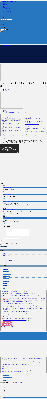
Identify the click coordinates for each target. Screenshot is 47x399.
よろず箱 (5, 262)
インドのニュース (7, 11)
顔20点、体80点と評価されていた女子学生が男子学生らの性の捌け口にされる (16, 318)
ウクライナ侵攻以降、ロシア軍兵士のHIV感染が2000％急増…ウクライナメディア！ (17, 303)
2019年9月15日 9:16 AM (8, 194)
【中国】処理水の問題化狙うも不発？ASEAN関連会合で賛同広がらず (14, 320)
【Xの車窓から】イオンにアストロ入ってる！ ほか (33, 131)
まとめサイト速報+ (7, 260)
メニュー (5, 396)
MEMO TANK (6, 255)
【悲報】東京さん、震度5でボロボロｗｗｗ (9, 123)
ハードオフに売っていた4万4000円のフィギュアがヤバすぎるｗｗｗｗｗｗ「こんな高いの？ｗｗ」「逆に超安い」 (22, 306)
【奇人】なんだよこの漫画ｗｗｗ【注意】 (32, 124)
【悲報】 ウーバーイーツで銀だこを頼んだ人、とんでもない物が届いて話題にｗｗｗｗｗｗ (18, 295)
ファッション (6, 21)
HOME (4, 3)
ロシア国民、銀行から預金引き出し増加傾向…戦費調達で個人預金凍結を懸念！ (16, 293)
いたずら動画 (6, 271)
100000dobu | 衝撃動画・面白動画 (15, 382)
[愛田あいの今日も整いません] (7, 325)
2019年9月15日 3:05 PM (8, 201)
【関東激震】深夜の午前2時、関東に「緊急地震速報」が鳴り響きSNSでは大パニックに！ (16, 361)
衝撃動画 (5, 4)
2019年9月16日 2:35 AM (8, 209)
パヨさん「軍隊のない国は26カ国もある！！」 (9, 118)
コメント (3, 235)
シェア (5, 386)
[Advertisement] (23, 54)
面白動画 (5, 7)
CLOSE (2, 14)
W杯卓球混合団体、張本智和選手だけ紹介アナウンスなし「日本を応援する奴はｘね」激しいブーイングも (19, 362)
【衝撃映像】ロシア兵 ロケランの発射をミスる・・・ (11, 133)
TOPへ (4, 397)
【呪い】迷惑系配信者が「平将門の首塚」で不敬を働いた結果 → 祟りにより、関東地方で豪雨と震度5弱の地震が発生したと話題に (23, 358)
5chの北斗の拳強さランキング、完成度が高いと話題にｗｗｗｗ (13, 313)
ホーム (4, 384)
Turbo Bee (5, 258)
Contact (4, 380)
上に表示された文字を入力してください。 (9, 243)
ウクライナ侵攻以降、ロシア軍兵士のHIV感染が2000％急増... (12, 127)
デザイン (5, 23)
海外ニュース (6, 9)
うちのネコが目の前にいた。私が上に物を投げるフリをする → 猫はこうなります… (16, 311)
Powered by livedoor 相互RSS (7, 326)
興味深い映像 (6, 281)
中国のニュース (6, 8)
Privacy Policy (6, 375)
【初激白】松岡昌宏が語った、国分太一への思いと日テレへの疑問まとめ (14, 364)
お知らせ (4, 314)
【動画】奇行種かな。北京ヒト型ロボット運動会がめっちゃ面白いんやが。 (15, 301)
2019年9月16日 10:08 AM (8, 217)
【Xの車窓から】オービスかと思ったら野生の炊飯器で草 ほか (35, 133)
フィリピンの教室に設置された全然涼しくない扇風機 (14, 112)
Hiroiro (4, 253)
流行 (4, 24)
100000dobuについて (7, 377)
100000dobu (5, 269)
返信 (4, 191)
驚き (4, 6)
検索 (2, 30)
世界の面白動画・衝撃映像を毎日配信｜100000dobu (11, 45)
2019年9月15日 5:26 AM (8, 187)
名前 (1, 238)
